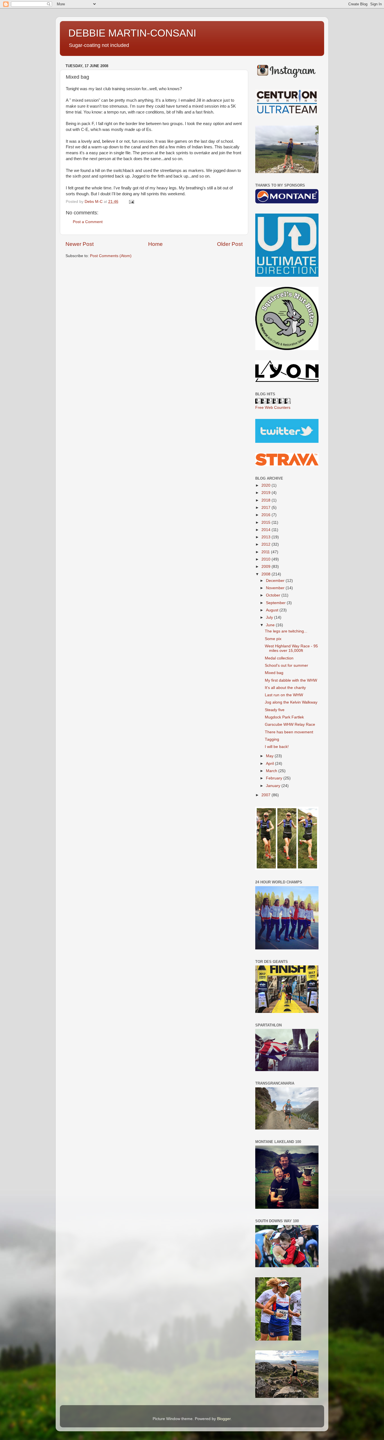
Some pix (273, 639)
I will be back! (277, 747)
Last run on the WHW (284, 695)
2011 (266, 552)
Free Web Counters (272, 407)
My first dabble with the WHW (291, 680)
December (276, 581)
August (272, 610)
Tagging (272, 739)
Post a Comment (88, 222)
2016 (266, 515)
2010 (266, 559)
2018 (266, 500)
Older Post (230, 244)
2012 (266, 544)
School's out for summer (286, 665)
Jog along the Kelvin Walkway (291, 702)
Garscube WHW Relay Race (290, 724)
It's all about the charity (285, 688)
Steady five (274, 710)
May (270, 756)
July (270, 617)
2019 (266, 493)
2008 (266, 574)
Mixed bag (274, 673)
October (273, 595)
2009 (266, 566)
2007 (266, 795)
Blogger (224, 1419)
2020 (266, 485)
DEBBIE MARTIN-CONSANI (132, 33)
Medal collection (279, 658)
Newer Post (79, 244)
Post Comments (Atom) (111, 256)
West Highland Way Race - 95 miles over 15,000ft (291, 648)
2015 (266, 522)
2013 (266, 537)
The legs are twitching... (286, 631)
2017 (266, 507)
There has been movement (289, 732)
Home (155, 244)
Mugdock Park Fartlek (284, 717)
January (273, 786)
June (271, 625)
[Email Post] (131, 201)
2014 (266, 530)
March (272, 771)
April (270, 763)
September (276, 603)
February (274, 778)
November (276, 588)
